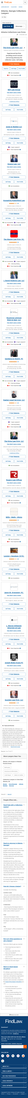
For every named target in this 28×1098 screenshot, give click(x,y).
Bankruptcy (7, 767)
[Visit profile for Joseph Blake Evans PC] (14, 657)
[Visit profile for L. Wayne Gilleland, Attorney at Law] (14, 620)
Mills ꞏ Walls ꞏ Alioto (14, 517)
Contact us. (16, 1033)
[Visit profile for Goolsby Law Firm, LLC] (14, 694)
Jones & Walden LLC (14, 127)
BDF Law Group (14, 89)
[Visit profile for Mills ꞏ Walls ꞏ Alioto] (14, 511)
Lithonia (21, 784)
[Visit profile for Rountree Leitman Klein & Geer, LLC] (14, 312)
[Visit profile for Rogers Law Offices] (14, 474)
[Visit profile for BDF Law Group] (14, 84)
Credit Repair (7, 775)
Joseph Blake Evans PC (14, 663)
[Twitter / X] (12, 1055)
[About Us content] (25, 1066)
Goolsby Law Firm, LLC (14, 700)
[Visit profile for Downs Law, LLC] (14, 158)
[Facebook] (2, 1055)
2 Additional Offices (14, 453)
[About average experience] (20, 75)
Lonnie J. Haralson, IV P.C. (14, 556)
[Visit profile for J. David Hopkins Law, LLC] (14, 275)
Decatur (5, 784)
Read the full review (15, 746)
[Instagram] (18, 1055)
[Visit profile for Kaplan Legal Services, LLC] (14, 394)
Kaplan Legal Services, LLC (14, 400)
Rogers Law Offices (14, 480)
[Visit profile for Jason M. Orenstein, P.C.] (14, 587)
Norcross (11, 785)
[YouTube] (7, 1055)
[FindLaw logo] (9, 2)
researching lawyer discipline (13, 982)
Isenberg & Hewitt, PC (14, 359)
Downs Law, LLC (14, 164)
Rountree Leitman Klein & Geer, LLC (14, 319)
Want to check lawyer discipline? (10, 968)
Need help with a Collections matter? (12, 806)
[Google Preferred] (2, 1061)
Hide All (9, 794)
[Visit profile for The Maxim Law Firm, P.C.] (14, 233)
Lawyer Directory (5, 6)
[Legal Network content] (25, 1085)
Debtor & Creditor (18, 775)
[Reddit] (23, 1055)
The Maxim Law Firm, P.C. (14, 239)
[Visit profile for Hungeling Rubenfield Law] (14, 195)
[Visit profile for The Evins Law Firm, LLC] (14, 42)
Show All (3, 794)
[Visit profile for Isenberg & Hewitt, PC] (14, 353)
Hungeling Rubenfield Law (14, 200)
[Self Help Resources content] (25, 1076)
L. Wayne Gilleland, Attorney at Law (14, 627)
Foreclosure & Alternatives (11, 771)
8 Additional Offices (14, 101)
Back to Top (15, 1014)
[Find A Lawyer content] (25, 1071)
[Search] (25, 2)
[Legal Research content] (25, 1080)
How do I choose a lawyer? (12, 886)
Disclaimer (15, 1094)
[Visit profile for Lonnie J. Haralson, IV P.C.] (14, 550)
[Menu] (2, 2)
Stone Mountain (13, 784)
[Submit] (25, 1046)
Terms (3, 1094)
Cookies (23, 1094)
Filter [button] (4, 17)
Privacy (9, 1094)
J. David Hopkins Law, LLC (14, 280)
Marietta (5, 785)
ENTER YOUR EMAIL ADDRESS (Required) (11, 1043)
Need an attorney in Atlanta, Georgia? (13, 844)
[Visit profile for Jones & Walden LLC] (14, 121)
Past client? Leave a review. (14, 92)
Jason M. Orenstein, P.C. (14, 592)
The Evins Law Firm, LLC (13, 47)
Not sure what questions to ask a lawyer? (12, 940)
